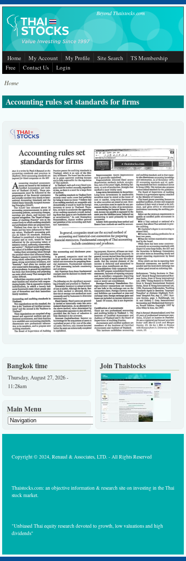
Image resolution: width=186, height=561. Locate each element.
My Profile (77, 58)
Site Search (110, 58)
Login (63, 67)
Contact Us (36, 67)
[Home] (48, 45)
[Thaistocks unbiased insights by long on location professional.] (136, 420)
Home (14, 58)
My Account (43, 58)
